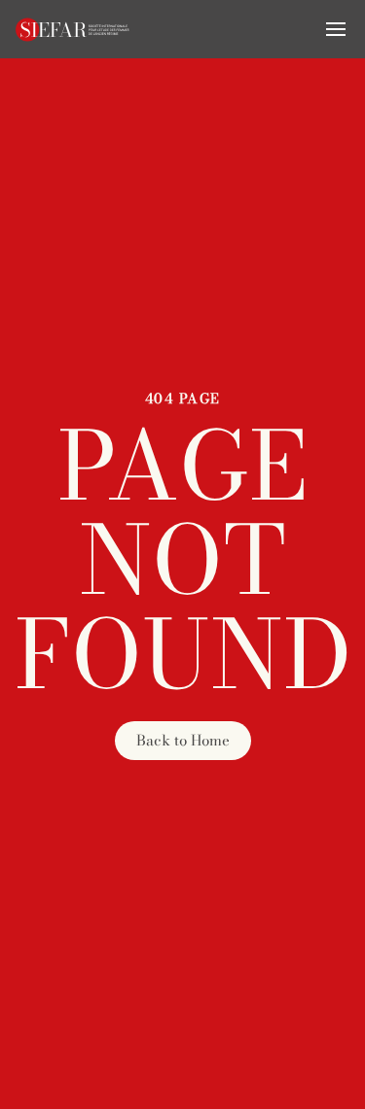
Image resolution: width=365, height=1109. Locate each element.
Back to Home (183, 740)
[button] (335, 29)
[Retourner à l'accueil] (73, 29)
